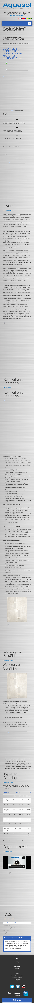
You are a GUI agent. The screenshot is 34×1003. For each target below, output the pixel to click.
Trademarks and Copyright (17, 975)
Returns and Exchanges (17, 981)
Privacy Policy (17, 979)
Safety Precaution (7, 933)
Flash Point (6, 930)
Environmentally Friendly (9, 928)
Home (17, 961)
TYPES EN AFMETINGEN (12, 139)
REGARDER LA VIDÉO (11, 147)
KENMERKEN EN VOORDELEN (14, 123)
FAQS (5, 155)
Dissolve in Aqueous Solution (10, 923)
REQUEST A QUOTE (8, 210)
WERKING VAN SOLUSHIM (12, 131)
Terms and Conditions (17, 977)
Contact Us (17, 962)
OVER (5, 114)
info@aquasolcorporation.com (17, 15)
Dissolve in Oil (6, 925)
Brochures (17, 968)
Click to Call (16, 1000)
